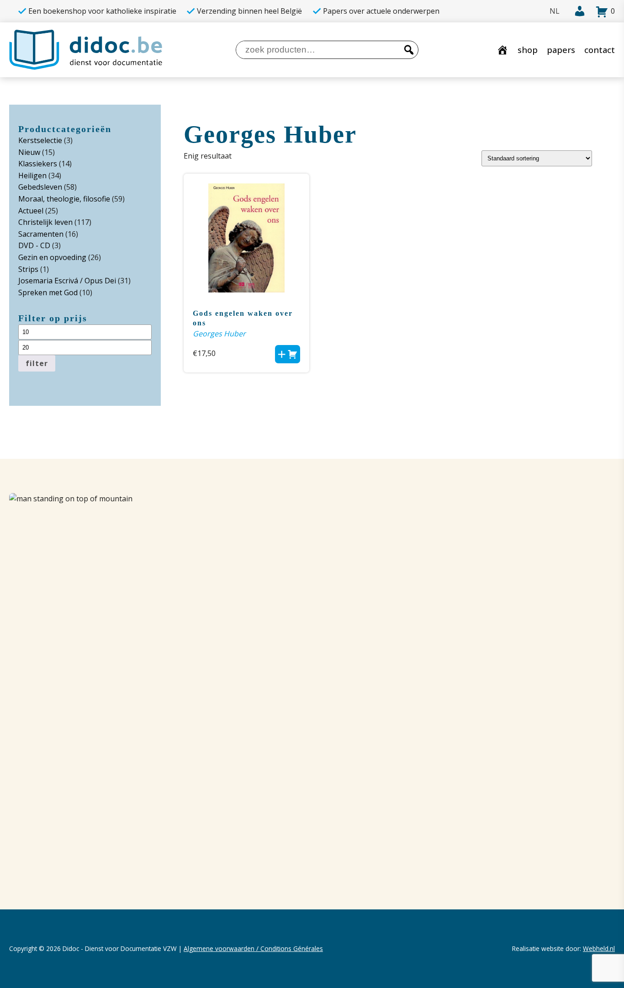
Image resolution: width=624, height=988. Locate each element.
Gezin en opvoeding (52, 257)
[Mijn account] (577, 11)
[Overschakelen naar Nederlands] (554, 11)
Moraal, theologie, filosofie (64, 199)
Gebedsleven (40, 187)
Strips (28, 269)
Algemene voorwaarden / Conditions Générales (253, 948)
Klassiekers (37, 164)
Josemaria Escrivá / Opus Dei (67, 281)
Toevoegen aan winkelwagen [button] (287, 354)
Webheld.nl (599, 948)
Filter (37, 363)
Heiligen (32, 175)
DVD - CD (34, 245)
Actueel (30, 211)
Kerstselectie (40, 140)
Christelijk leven (45, 222)
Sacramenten (40, 234)
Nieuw (29, 152)
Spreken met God (48, 292)
